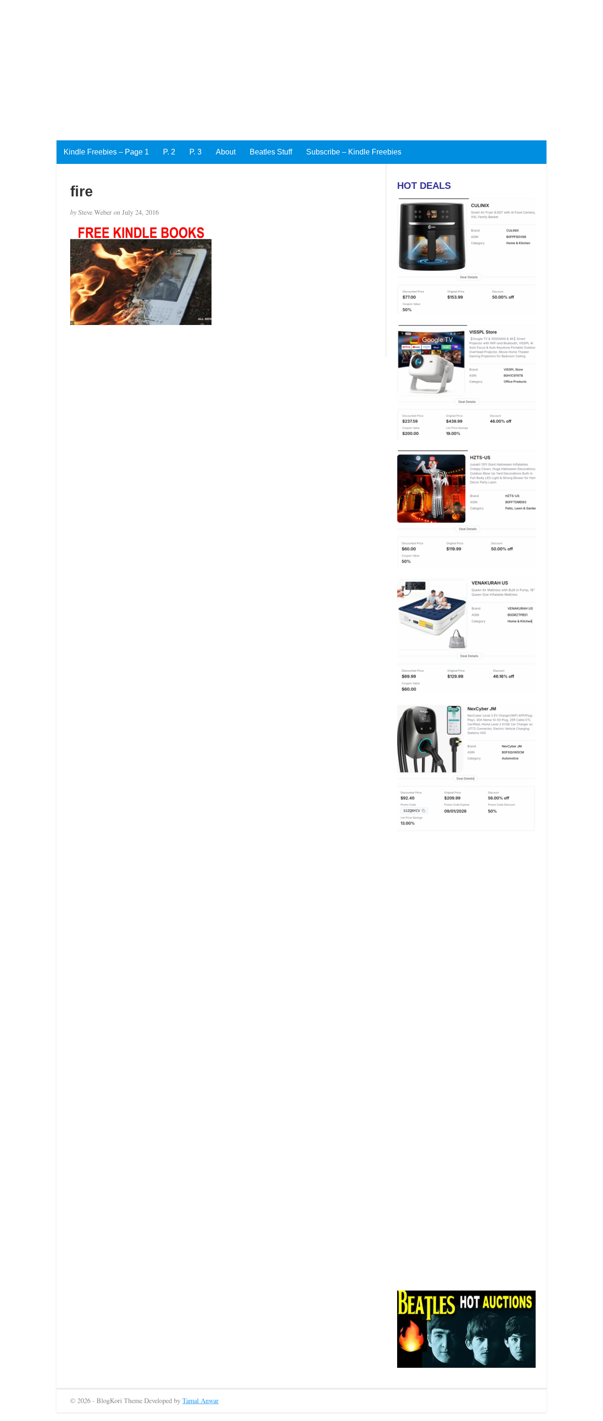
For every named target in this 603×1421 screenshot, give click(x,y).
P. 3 (195, 152)
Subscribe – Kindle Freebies (353, 152)
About (226, 152)
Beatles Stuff (271, 152)
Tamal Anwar (200, 1400)
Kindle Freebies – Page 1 (106, 152)
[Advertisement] (282, 66)
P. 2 (169, 152)
